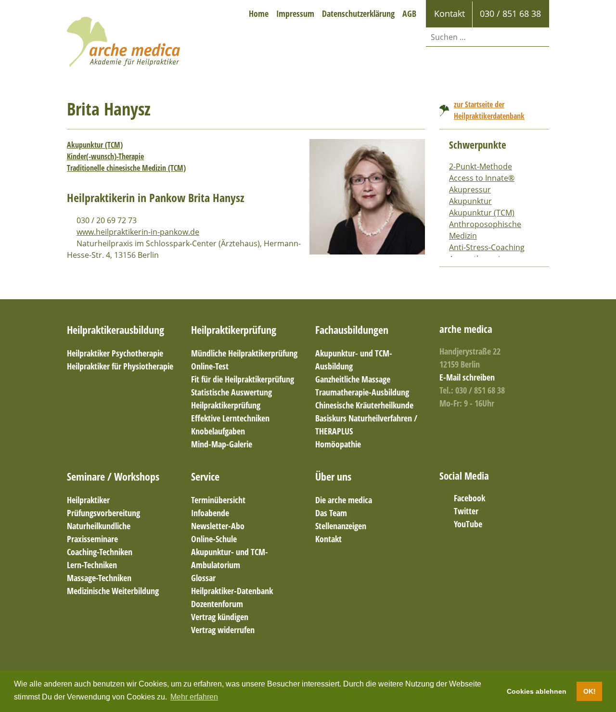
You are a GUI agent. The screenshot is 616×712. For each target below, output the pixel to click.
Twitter (466, 511)
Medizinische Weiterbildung (113, 591)
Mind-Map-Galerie (221, 444)
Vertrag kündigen (219, 617)
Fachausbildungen (351, 329)
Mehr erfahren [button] (194, 697)
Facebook (469, 498)
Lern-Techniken (92, 565)
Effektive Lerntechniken (230, 418)
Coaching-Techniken (99, 552)
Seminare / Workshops (113, 476)
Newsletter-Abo (217, 526)
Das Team (331, 513)
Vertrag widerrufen (223, 630)
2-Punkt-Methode (480, 166)
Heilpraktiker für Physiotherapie (120, 366)
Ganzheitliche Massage (352, 379)
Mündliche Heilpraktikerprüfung (244, 353)
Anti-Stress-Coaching (487, 247)
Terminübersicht (218, 500)
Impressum (295, 13)
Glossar (203, 578)
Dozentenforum (217, 604)
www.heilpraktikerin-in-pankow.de (138, 232)
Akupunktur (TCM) (95, 145)
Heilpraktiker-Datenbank (232, 591)
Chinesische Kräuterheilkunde (364, 405)
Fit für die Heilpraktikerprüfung (242, 379)
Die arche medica (343, 500)
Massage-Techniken (99, 578)
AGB (409, 13)
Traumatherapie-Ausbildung (362, 392)
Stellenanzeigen (340, 526)
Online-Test (210, 366)
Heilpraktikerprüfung (233, 329)
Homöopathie (338, 444)
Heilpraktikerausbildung (115, 329)
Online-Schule (214, 539)
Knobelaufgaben (218, 431)
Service (205, 476)
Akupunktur (470, 201)
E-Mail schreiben (467, 377)
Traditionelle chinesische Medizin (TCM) (126, 168)
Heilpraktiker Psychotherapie (115, 353)
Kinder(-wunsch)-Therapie (105, 156)
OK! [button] (589, 691)
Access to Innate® (481, 178)
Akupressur (470, 189)
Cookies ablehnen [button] (536, 691)
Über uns (333, 476)
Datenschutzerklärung (358, 13)
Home (259, 13)
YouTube (468, 524)
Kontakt (328, 539)
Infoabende (210, 513)
